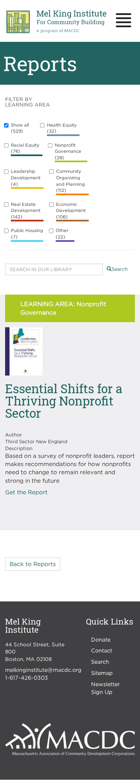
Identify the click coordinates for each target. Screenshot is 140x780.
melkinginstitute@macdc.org (43, 670)
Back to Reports (33, 564)
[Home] (55, 22)
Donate (100, 639)
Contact (101, 650)
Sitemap (102, 673)
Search (119, 268)
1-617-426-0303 (26, 678)
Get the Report (26, 492)
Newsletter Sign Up (105, 688)
